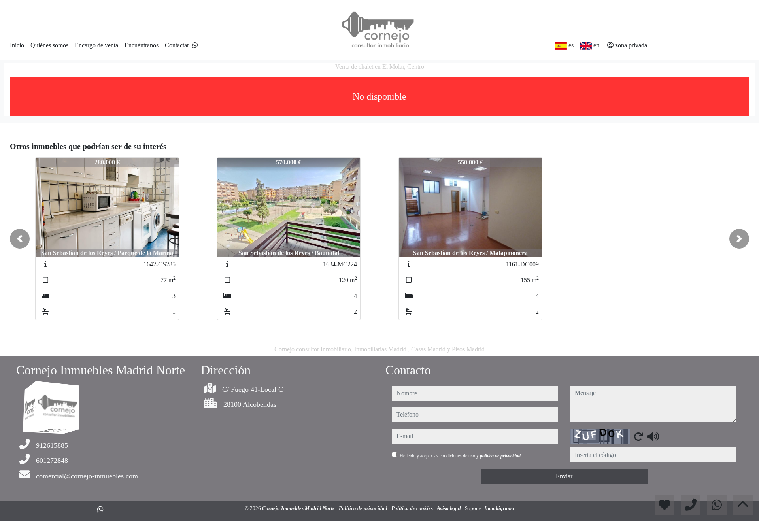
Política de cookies (412, 508)
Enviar (564, 476)
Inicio (17, 45)
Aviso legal (449, 508)
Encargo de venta (96, 45)
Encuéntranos (142, 45)
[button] (20, 239)
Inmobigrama (499, 508)
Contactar (177, 45)
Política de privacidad (364, 508)
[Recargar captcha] (638, 436)
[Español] (561, 46)
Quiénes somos (49, 45)
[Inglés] (586, 46)
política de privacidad (500, 456)
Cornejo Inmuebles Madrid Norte (299, 508)
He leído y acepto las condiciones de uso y (460, 456)
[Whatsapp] (195, 45)
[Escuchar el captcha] (653, 436)
